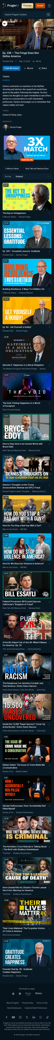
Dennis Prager (16, 127)
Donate (40, 6)
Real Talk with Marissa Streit (37, 169)
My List (30, 68)
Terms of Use (42, 1003)
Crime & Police (9, 115)
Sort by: (8, 176)
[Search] (48, 14)
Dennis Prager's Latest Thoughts (16, 491)
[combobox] (32, 176)
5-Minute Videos (12, 169)
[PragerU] (11, 5)
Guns (19, 115)
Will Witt (23, 529)
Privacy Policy (27, 1003)
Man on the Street (10, 529)
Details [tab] (6, 76)
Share (44, 68)
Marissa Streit (34, 450)
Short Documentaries (11, 410)
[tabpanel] (27, 107)
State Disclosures (14, 1008)
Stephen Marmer (26, 293)
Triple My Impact (11, 68)
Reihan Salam (22, 771)
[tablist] (27, 78)
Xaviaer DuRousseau (24, 812)
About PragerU (13, 1003)
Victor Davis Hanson (45, 690)
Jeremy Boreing (34, 649)
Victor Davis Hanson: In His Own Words (18, 690)
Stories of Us (8, 771)
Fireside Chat (8, 61)
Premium (27, 6)
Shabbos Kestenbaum (22, 853)
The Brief (6, 853)
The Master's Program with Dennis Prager (20, 369)
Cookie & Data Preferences (36, 1008)
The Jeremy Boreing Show (14, 649)
